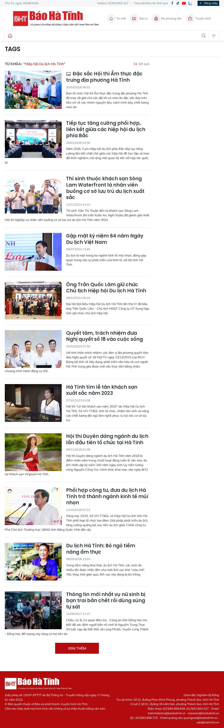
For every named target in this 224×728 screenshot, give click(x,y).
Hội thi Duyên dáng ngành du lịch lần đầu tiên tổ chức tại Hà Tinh (107, 439)
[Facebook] (172, 3)
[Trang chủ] (10, 36)
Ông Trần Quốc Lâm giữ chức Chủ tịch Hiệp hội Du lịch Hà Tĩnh (106, 288)
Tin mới (121, 18)
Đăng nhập (210, 3)
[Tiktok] (177, 3)
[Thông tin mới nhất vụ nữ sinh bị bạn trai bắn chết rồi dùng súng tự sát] (33, 610)
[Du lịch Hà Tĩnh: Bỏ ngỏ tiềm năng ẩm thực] (33, 562)
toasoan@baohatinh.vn (203, 713)
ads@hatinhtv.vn (208, 722)
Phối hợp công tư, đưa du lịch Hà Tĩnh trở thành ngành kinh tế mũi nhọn (107, 496)
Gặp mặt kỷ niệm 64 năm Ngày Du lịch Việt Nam (104, 239)
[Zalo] (190, 3)
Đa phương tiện (171, 18)
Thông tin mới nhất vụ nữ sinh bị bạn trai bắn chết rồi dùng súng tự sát (105, 600)
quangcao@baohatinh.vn (200, 717)
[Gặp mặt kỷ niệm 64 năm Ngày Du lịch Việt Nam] (33, 252)
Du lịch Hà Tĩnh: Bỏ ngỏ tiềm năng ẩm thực (100, 549)
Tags (12, 49)
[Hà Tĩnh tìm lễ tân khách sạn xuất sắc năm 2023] (33, 403)
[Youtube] (184, 3)
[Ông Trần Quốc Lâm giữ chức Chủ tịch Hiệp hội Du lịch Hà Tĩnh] (33, 300)
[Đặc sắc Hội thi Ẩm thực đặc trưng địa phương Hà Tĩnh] (33, 90)
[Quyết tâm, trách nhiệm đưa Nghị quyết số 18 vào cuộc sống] (33, 349)
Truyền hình (203, 18)
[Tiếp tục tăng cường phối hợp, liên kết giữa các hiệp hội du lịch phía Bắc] (33, 139)
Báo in (143, 18)
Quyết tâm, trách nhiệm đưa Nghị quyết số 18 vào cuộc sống (104, 336)
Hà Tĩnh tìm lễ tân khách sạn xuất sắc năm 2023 (101, 390)
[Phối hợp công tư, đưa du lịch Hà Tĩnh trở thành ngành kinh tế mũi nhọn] (33, 506)
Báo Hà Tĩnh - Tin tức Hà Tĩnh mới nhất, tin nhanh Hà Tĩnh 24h (58, 18)
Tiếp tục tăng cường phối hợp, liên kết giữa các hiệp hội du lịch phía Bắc (105, 129)
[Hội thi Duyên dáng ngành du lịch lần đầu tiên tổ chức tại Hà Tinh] (33, 452)
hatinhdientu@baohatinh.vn (167, 713)
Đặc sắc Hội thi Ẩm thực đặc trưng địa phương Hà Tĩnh (104, 77)
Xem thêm (77, 648)
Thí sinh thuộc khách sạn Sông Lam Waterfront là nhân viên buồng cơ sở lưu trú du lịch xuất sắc (105, 188)
